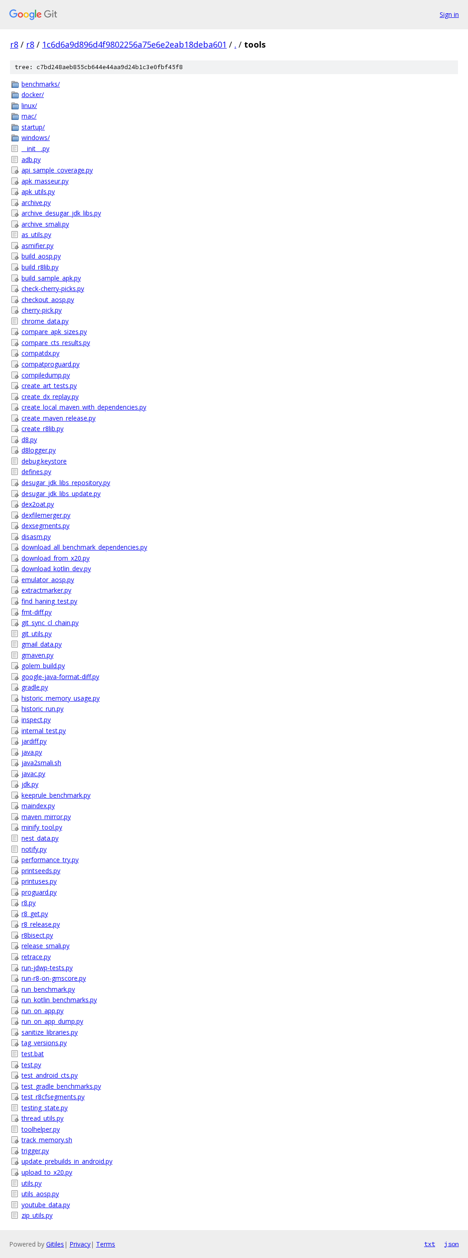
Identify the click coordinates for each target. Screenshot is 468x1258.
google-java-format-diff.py (60, 676)
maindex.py (38, 805)
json (451, 1244)
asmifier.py (37, 245)
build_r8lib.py (39, 267)
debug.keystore (44, 461)
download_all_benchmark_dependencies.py (84, 547)
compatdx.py (40, 353)
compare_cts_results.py (55, 342)
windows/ (35, 137)
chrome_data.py (45, 321)
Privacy (79, 1244)
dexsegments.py (45, 525)
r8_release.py (40, 924)
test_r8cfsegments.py (53, 1096)
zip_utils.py (37, 1215)
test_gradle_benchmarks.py (61, 1086)
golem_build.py (43, 665)
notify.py (34, 849)
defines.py (36, 471)
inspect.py (36, 719)
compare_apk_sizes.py (54, 331)
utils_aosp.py (40, 1193)
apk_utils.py (38, 191)
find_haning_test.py (49, 601)
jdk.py (29, 784)
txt (429, 1244)
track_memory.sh (46, 1139)
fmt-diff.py (36, 612)
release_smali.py (45, 945)
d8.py (29, 439)
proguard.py (39, 892)
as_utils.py (36, 234)
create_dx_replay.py (50, 396)
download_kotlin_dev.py (56, 568)
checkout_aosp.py (47, 299)
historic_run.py (42, 708)
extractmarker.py (46, 590)
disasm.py (36, 536)
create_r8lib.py (42, 428)
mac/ (29, 116)
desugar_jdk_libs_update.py (61, 493)
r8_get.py (34, 913)
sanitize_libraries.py (49, 1032)
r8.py (28, 902)
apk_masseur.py (45, 181)
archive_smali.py (45, 224)
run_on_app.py (42, 1010)
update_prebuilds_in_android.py (66, 1161)
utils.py (31, 1183)
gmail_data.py (41, 644)
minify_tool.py (41, 827)
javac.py (33, 773)
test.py (31, 1064)
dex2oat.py (37, 504)
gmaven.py (37, 655)
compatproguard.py (50, 364)
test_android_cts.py (49, 1075)
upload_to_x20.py (46, 1172)
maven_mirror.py (46, 816)
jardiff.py (34, 741)
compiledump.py (45, 375)
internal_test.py (43, 730)
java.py (31, 752)
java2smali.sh (41, 762)
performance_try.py (50, 859)
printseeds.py (40, 870)
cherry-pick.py (41, 310)
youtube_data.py (45, 1204)
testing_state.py (44, 1107)
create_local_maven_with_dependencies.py (83, 407)
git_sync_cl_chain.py (50, 622)
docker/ (32, 94)
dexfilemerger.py (45, 515)
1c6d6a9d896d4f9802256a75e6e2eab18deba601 (134, 44)
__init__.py (35, 148)
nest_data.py (39, 838)
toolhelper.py (40, 1129)
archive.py (36, 202)
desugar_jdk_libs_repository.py (65, 482)
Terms (105, 1244)
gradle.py (34, 687)
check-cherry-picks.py (52, 288)
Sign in (449, 14)
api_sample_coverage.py (57, 170)
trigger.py (35, 1150)
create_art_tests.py (49, 385)
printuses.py (39, 881)
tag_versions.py (44, 1042)
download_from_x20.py (55, 558)
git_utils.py (36, 633)
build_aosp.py (41, 256)
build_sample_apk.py (51, 278)
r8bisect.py (37, 935)
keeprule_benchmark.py (55, 795)
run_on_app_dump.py (52, 1021)
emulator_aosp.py (47, 579)
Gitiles (55, 1244)
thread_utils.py (42, 1118)
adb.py (31, 159)
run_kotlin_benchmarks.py (59, 999)
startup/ (33, 127)
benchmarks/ (40, 84)
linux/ (29, 105)
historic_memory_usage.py (60, 698)
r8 (14, 44)
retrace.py (36, 956)
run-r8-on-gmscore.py (53, 978)
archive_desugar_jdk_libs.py (61, 213)
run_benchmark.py (48, 989)
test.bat (32, 1053)
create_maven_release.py (58, 418)
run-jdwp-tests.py (47, 967)
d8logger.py (38, 450)
